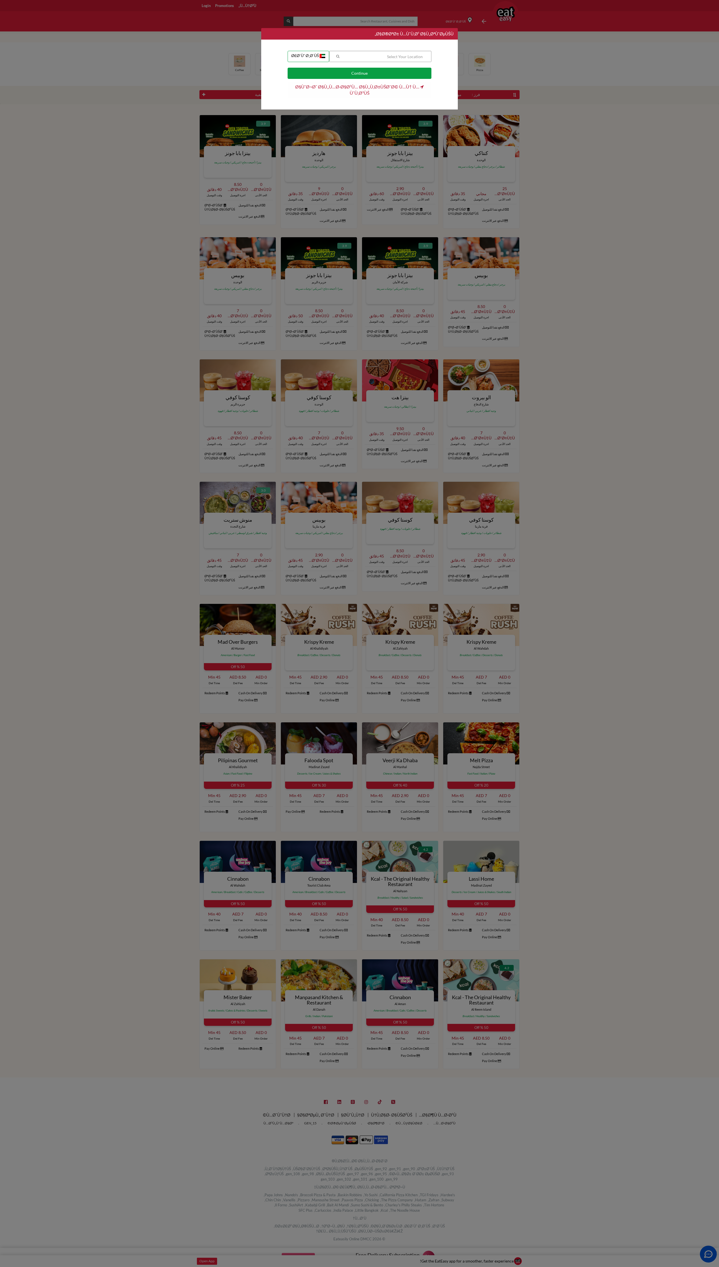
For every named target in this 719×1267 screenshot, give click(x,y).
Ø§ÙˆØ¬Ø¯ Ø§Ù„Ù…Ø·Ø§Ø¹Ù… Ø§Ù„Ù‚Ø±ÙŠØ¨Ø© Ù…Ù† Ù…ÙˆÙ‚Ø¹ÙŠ (357, 89)
